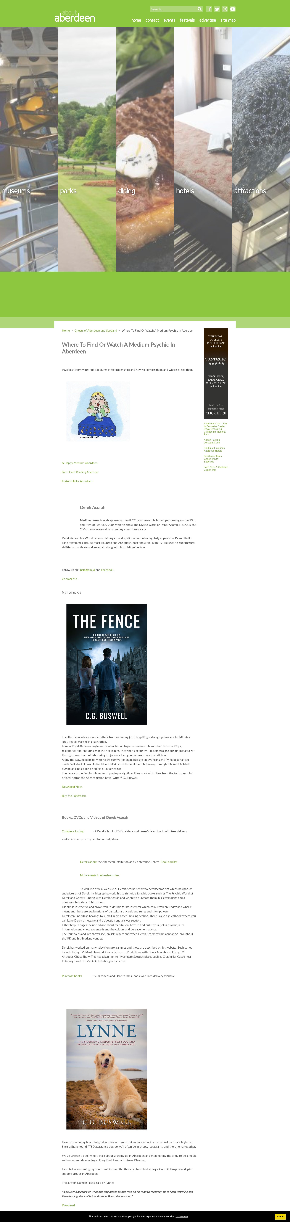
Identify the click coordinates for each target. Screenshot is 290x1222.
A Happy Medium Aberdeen (80, 463)
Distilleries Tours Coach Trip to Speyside (213, 459)
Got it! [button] (280, 1216)
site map (228, 20)
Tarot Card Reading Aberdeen (80, 472)
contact (152, 20)
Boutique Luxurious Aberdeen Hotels (214, 449)
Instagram (85, 570)
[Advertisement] (145, 294)
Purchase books (72, 976)
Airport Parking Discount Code (212, 441)
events (169, 20)
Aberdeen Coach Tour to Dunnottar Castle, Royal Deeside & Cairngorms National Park (215, 429)
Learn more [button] (182, 1216)
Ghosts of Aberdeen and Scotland (95, 330)
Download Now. (72, 787)
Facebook (107, 570)
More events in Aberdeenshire (99, 875)
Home (66, 330)
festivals (187, 20)
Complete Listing (73, 831)
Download (68, 1205)
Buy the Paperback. (74, 796)
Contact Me (69, 579)
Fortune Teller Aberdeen (77, 481)
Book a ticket (169, 862)
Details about (88, 862)
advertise (207, 20)
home (136, 20)
